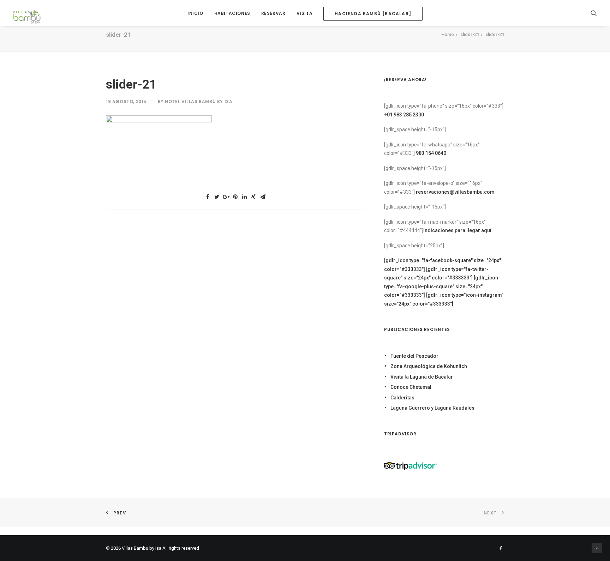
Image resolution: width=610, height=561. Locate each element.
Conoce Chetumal (410, 387)
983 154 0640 (431, 153)
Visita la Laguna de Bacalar (421, 377)
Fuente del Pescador (414, 356)
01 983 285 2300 (405, 114)
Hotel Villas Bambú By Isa (198, 101)
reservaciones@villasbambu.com (455, 192)
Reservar (273, 13)
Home (447, 34)
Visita (305, 13)
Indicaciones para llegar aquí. (458, 230)
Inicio (195, 13)
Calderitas (402, 397)
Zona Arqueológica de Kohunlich (428, 366)
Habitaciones (232, 13)
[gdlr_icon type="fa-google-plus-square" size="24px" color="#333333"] (441, 286)
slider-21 (469, 34)
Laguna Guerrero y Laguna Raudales (432, 408)
